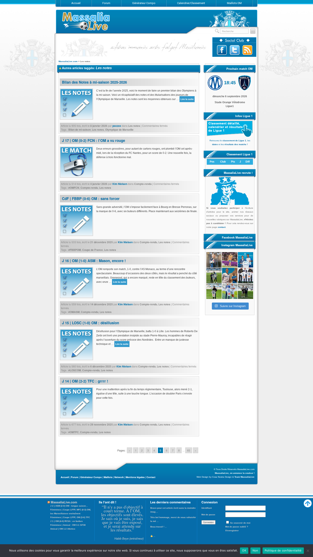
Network (119, 477)
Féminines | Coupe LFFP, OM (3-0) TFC (70, 517)
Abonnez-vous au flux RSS (247, 50)
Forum (74, 477)
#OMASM (74, 312)
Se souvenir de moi (240, 523)
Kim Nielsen (119, 184)
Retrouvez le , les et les (230, 142)
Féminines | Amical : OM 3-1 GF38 (68, 525)
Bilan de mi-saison (79, 129)
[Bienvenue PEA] (245, 259)
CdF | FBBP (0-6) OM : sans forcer (91, 198)
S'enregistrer (232, 530)
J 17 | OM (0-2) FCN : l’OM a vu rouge (93, 140)
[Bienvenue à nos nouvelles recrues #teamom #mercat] (245, 291)
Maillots (108, 477)
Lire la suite (187, 99)
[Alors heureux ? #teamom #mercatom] (229, 291)
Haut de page (307, 502)
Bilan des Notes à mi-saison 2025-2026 (94, 82)
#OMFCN (73, 188)
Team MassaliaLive (244, 477)
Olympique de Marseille (119, 129)
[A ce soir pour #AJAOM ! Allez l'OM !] (214, 259)
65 (188, 450)
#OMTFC (73, 432)
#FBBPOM (74, 250)
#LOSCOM (74, 370)
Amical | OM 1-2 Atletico (62, 529)
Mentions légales (135, 477)
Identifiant (206, 508)
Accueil (65, 477)
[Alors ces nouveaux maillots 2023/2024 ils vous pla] (229, 275)
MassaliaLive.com (86, 21)
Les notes (134, 126)
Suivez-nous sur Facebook (222, 50)
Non (255, 550)
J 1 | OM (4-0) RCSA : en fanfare (66, 521)
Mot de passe (208, 514)
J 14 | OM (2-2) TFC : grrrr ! (85, 381)
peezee (116, 126)
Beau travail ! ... (158, 527)
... (154, 536)
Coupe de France (92, 250)
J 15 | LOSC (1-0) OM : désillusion (90, 322)
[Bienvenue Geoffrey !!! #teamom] (214, 275)
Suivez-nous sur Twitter (234, 50)
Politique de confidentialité (283, 550)
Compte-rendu (143, 184)
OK (244, 550)
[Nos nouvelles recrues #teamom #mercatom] (245, 275)
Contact (150, 477)
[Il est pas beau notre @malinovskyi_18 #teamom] (214, 291)
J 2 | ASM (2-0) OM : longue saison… (69, 506)
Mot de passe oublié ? (236, 527)
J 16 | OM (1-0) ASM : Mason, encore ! (94, 260)
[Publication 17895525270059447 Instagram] (229, 259)
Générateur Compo (91, 477)
